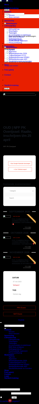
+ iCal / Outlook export (20, 169)
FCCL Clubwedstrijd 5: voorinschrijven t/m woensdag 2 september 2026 (23, 220)
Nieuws (12, 15)
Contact (7, 75)
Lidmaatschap (10, 337)
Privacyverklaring (15, 43)
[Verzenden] (5, 16)
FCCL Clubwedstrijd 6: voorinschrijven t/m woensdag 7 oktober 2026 (22, 242)
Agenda (12, 50)
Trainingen (13, 343)
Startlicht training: (11, 8)
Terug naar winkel (11, 66)
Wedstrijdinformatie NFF (18, 59)
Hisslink (21, 320)
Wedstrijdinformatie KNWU (19, 57)
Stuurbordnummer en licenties (20, 61)
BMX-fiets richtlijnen (16, 37)
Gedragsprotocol (15, 39)
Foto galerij (9, 70)
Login (14, 397)
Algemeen (13, 51)
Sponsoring (9, 21)
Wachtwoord (5, 393)
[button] (6, 4)
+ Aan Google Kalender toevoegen (20, 163)
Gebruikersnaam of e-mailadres (12, 387)
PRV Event (21, 308)
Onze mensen (14, 17)
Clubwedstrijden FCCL (17, 55)
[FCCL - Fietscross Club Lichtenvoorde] (6, 1)
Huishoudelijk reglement (18, 41)
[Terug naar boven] (1, 322)
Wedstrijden (9, 46)
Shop (6, 65)
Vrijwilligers (13, 341)
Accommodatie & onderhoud (20, 35)
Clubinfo (7, 12)
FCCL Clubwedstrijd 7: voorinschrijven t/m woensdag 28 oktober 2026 (22, 261)
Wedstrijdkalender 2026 (18, 53)
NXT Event (18, 314)
